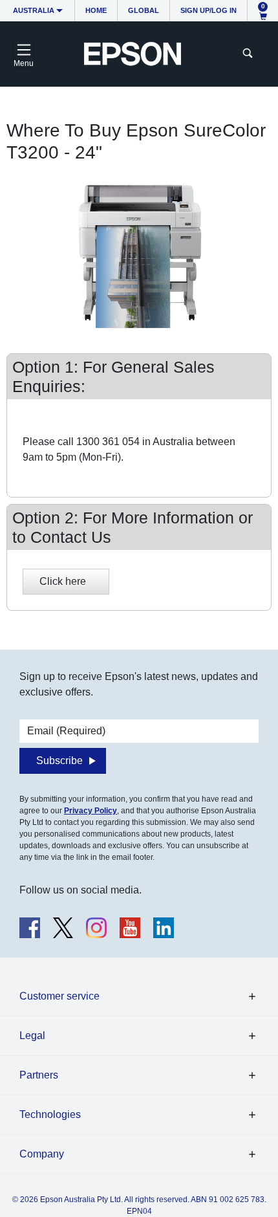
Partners (38, 1074)
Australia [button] (33, 10)
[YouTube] (130, 927)
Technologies (50, 1114)
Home (96, 10)
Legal (32, 1035)
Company (41, 1153)
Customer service (59, 996)
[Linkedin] (163, 927)
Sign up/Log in (208, 10)
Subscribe (59, 760)
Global (143, 10)
